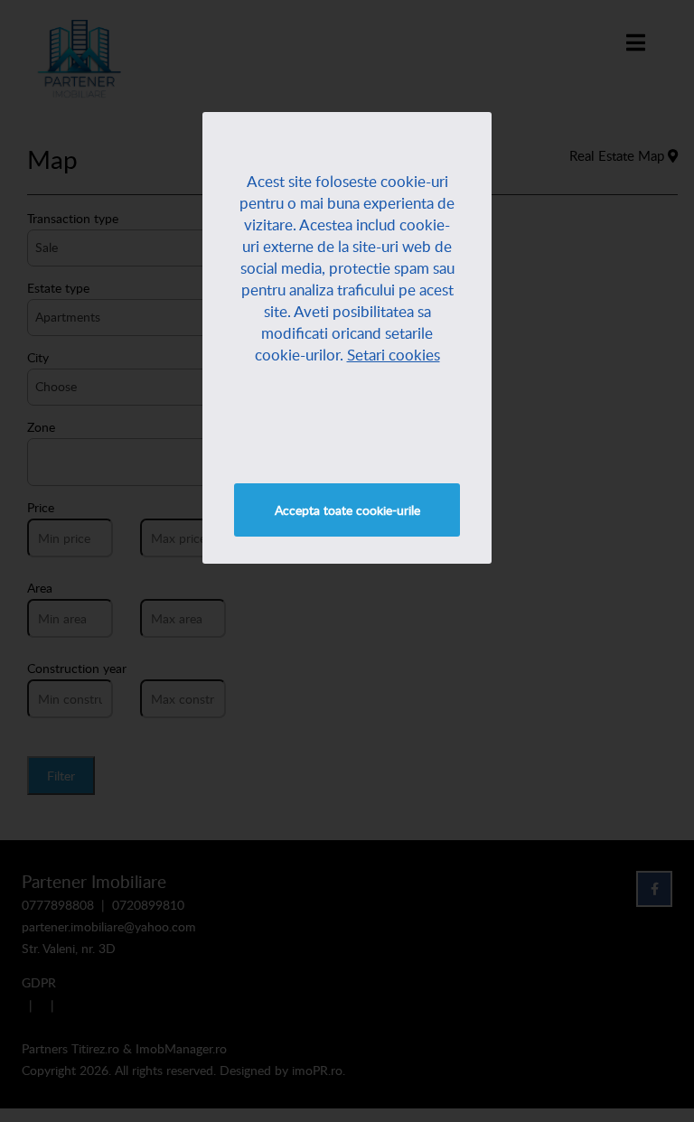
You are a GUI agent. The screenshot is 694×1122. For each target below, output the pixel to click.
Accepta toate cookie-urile (347, 510)
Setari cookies (393, 354)
